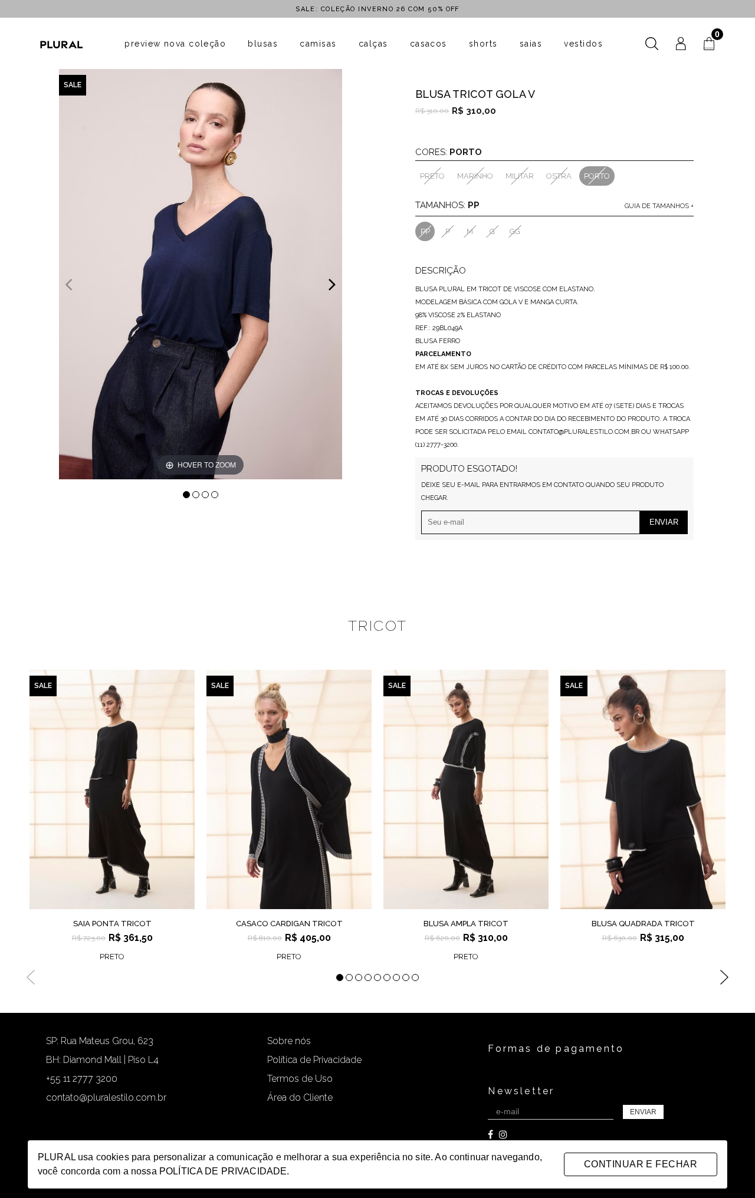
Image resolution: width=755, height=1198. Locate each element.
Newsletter (521, 1091)
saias (531, 43)
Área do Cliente (300, 1097)
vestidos (583, 43)
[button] (332, 284)
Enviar (663, 522)
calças (373, 43)
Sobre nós (289, 1040)
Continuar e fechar (640, 1164)
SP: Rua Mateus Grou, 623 (99, 1040)
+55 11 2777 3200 (81, 1078)
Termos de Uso (300, 1078)
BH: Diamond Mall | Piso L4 (102, 1059)
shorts (483, 43)
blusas (263, 43)
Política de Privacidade (314, 1059)
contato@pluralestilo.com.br (106, 1097)
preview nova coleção (175, 43)
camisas (318, 43)
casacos (428, 43)
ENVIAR (643, 1112)
